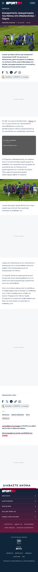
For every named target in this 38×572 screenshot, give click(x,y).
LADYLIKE (16, 556)
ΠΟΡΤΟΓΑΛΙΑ (5, 414)
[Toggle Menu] (3, 3)
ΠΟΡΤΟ (28, 414)
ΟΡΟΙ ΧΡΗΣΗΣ (10, 527)
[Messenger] (11, 72)
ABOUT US (18, 524)
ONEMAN (28, 553)
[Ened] (19, 548)
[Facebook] (2, 72)
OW (23, 556)
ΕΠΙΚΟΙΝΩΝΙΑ (29, 524)
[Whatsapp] (19, 72)
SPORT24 (9, 553)
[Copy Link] (15, 72)
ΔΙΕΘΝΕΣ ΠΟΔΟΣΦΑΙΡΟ (17, 414)
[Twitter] (7, 72)
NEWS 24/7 (19, 553)
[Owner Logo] (19, 541)
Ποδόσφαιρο (6, 418)
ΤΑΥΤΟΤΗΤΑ (8, 524)
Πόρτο (31, 121)
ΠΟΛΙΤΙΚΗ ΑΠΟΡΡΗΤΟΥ (25, 527)
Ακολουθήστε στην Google (11, 426)
